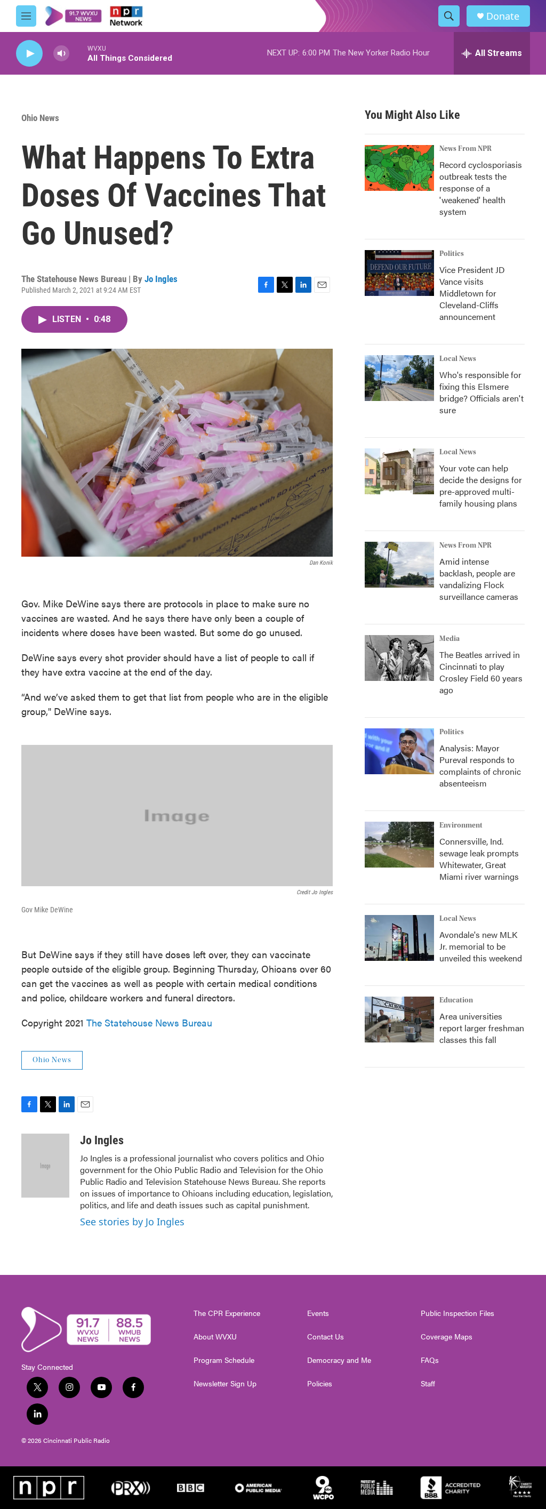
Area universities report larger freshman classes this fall (481, 1028)
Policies (319, 1383)
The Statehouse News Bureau (149, 1022)
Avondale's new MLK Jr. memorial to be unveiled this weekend (480, 946)
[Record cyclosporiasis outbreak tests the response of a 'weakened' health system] (399, 168)
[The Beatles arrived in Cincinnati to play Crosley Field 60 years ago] (399, 658)
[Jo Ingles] (45, 1166)
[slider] (78, 53)
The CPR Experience (227, 1313)
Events (318, 1313)
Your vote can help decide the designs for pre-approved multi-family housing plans (480, 485)
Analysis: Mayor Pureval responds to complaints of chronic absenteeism (480, 765)
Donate (502, 16)
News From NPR (465, 149)
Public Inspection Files (457, 1313)
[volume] (61, 54)
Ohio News (40, 118)
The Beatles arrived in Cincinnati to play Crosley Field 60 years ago (481, 672)
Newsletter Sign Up (225, 1383)
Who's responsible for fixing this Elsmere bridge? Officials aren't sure (481, 392)
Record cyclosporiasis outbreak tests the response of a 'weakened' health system (480, 188)
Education (456, 1000)
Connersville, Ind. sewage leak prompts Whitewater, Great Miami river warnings (479, 858)
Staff (428, 1383)
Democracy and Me (339, 1360)
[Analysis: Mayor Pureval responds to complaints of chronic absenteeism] (399, 751)
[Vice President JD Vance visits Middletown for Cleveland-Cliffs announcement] (399, 273)
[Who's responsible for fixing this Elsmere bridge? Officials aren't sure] (399, 378)
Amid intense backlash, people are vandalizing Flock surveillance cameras (478, 579)
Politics (451, 254)
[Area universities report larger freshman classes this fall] (399, 1019)
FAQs (430, 1360)
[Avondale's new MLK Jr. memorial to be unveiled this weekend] (399, 938)
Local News (457, 359)
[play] (29, 53)
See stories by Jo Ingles (132, 1221)
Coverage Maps (446, 1337)
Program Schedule (224, 1360)
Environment (461, 825)
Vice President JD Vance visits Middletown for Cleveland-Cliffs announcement (472, 293)
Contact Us (325, 1337)
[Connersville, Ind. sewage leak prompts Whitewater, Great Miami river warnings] (399, 845)
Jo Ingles (161, 279)
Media (449, 639)
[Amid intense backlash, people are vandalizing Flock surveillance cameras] (399, 565)
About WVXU (215, 1337)
